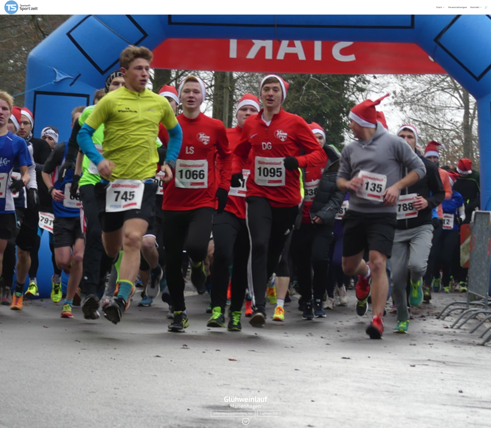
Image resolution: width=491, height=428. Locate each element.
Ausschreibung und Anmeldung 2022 (233, 413)
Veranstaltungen (457, 7)
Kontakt (474, 7)
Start (439, 7)
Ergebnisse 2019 (268, 413)
